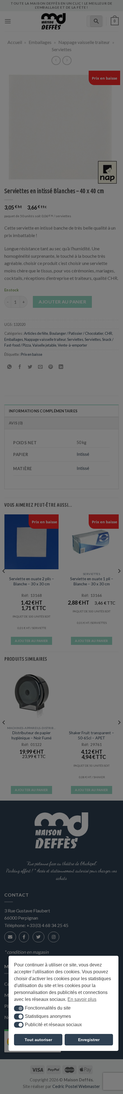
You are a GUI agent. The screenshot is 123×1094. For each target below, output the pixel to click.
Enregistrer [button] (89, 1039)
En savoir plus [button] (82, 999)
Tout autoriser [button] (38, 1039)
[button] (18, 1008)
